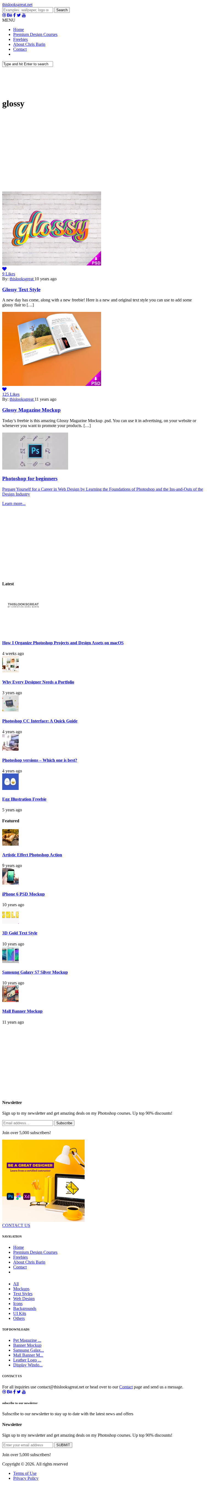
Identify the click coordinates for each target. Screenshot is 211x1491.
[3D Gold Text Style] (10, 922)
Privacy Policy (25, 1478)
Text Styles (22, 1293)
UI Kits (19, 1313)
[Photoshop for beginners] (35, 468)
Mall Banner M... (28, 1355)
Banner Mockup (27, 1345)
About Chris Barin (29, 44)
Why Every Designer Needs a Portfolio (38, 682)
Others (19, 1318)
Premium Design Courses (35, 34)
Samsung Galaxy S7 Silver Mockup (35, 972)
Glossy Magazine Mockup (31, 410)
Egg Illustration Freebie (24, 799)
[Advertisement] (105, 153)
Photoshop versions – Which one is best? (39, 760)
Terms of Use (25, 1473)
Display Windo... (28, 1365)
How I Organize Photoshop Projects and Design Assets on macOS (63, 642)
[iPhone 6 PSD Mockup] (10, 883)
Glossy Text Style (21, 289)
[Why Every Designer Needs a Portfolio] (10, 671)
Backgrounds (24, 1308)
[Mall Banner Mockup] (10, 1000)
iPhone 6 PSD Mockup (23, 894)
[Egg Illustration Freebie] (10, 788)
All (16, 1283)
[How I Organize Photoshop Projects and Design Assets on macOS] (22, 632)
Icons (18, 1303)
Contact (20, 49)
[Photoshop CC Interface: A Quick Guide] (10, 710)
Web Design (24, 1298)
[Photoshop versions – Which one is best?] (10, 749)
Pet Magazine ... (27, 1340)
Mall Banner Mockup (22, 1011)
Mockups (21, 1288)
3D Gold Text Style (19, 933)
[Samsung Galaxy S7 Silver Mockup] (10, 961)
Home (18, 29)
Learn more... (14, 503)
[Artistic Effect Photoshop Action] (10, 844)
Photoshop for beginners (29, 478)
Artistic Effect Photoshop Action (32, 854)
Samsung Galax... (28, 1350)
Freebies (20, 39)
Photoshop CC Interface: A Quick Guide (39, 721)
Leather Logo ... (27, 1360)
